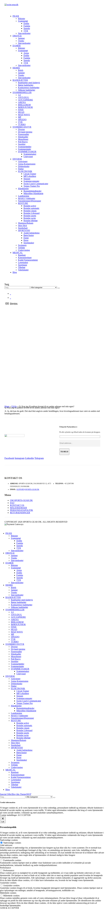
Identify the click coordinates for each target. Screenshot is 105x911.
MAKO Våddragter (26, 198)
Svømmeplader (24, 149)
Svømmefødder (24, 146)
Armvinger (22, 161)
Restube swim (30, 218)
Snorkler (21, 144)
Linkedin (29, 458)
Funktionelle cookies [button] (9, 857)
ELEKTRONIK (25, 171)
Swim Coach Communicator (36, 183)
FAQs (14, 406)
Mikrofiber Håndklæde (33, 193)
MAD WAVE (24, 114)
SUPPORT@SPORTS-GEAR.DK (28, 489)
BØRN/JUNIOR (25, 107)
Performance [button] (5, 868)
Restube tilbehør (31, 220)
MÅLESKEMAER (18, 508)
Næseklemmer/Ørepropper (29, 201)
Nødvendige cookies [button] (9, 840)
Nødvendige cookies (12, 843)
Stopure (27, 179)
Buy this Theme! (21, 794)
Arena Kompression (26, 164)
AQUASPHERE (25, 100)
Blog (15, 272)
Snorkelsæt (23, 228)
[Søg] (59, 288)
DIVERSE (17, 159)
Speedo (27, 28)
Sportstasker (29, 243)
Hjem (7, 406)
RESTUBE (23, 203)
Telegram (39, 458)
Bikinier (21, 18)
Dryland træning (25, 132)
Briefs (20, 70)
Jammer (21, 38)
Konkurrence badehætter (28, 87)
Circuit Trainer (30, 174)
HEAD (21, 112)
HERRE (16, 68)
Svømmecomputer (31, 181)
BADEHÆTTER (20, 80)
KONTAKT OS (17, 505)
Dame (26, 238)
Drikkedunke (23, 166)
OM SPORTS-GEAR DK (21, 500)
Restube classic (30, 211)
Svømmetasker (30, 154)
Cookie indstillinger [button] (8, 815)
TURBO (22, 124)
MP (19, 117)
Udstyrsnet (28, 156)
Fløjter (21, 169)
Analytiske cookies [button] (8, 883)
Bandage (22, 255)
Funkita (27, 26)
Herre (26, 240)
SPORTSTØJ (24, 230)
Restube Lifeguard (32, 213)
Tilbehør (21, 267)
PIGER (16, 16)
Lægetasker (23, 262)
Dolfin (26, 23)
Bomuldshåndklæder (32, 191)
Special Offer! (6, 794)
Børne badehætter (25, 85)
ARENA (22, 102)
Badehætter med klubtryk (29, 82)
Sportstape (22, 265)
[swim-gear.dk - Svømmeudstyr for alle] (11, 4)
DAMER (17, 45)
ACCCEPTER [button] (24, 815)
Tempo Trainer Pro (32, 186)
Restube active (30, 206)
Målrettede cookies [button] (8, 893)
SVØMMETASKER (27, 151)
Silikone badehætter (26, 90)
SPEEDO (22, 119)
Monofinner (23, 139)
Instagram (19, 458)
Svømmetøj (23, 21)
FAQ (12, 503)
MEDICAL (18, 252)
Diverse (21, 129)
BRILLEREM (24, 105)
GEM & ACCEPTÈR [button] (9, 908)
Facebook (9, 458)
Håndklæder (23, 188)
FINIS (21, 110)
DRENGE (17, 36)
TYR (26, 31)
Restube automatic (31, 208)
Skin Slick (22, 225)
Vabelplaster (23, 270)
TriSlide (21, 248)
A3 (19, 95)
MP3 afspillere (30, 176)
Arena (26, 53)
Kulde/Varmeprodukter (28, 260)
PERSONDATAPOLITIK (21, 510)
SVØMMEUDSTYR (22, 127)
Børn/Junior (29, 235)
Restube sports (30, 215)
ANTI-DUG (23, 97)
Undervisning (24, 250)
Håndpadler (23, 137)
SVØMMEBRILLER (22, 92)
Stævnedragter (24, 33)
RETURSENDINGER (20, 512)
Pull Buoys (23, 142)
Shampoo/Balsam (25, 223)
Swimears (22, 245)
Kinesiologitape (25, 257)
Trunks (21, 41)
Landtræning (23, 196)
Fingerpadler (23, 134)
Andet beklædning (32, 233)
